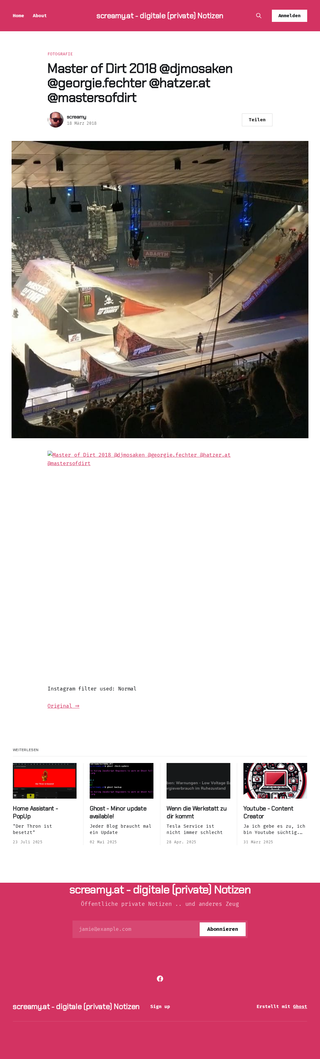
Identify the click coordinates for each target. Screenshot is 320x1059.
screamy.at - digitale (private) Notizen (160, 15)
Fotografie (60, 54)
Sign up (160, 1006)
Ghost (300, 1006)
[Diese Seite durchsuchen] (259, 16)
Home (18, 15)
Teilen (257, 120)
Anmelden (289, 15)
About (40, 15)
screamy (76, 116)
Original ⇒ (63, 706)
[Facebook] (160, 979)
